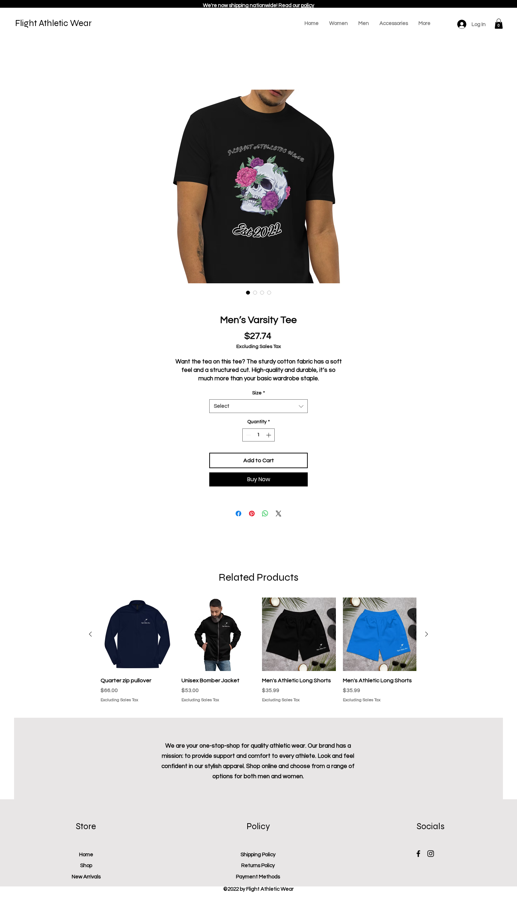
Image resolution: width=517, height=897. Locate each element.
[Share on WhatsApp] (265, 513)
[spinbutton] (258, 435)
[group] (258, 654)
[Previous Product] (90, 634)
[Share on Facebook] (238, 513)
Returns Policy (258, 865)
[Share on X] (278, 513)
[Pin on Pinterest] (252, 513)
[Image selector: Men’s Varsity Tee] (247, 292)
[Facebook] (418, 853)
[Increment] (269, 435)
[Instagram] (430, 853)
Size (258, 393)
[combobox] (258, 406)
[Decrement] (247, 435)
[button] (498, 24)
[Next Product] (426, 634)
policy (307, 5)
